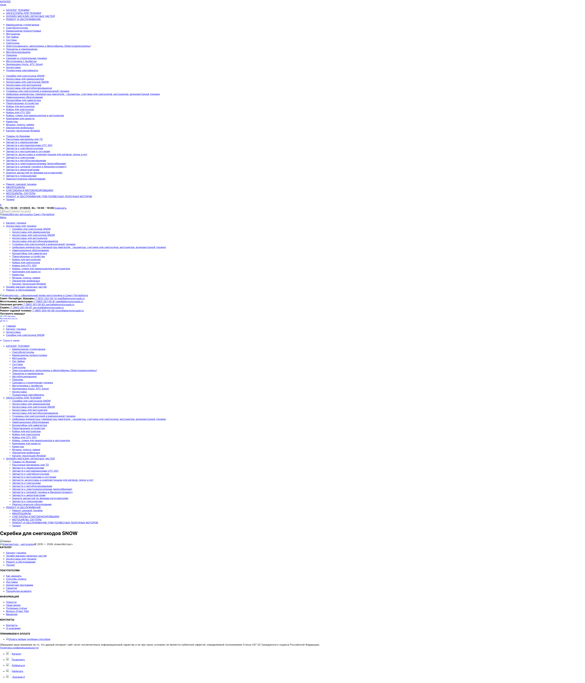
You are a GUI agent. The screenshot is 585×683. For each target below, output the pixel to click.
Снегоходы (13, 42)
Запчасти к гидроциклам (21, 175)
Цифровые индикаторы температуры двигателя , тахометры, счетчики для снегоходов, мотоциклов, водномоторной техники (83, 94)
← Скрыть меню (10, 340)
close (3, 4)
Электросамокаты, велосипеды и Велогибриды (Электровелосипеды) (48, 45)
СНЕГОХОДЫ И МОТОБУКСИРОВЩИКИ (29, 190)
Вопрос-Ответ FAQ (17, 611)
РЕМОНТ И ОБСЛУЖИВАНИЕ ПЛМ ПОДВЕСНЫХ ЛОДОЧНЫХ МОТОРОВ (49, 196)
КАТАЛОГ (5, 1)
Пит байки (12, 36)
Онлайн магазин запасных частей (26, 286)
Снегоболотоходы (17, 27)
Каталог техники (16, 222)
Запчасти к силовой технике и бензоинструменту (36, 166)
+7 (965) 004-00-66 (43, 310)
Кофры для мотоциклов (20, 106)
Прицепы (11, 55)
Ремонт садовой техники (21, 184)
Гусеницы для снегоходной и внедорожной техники (37, 91)
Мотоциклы (13, 33)
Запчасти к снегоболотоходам (24, 148)
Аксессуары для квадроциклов (25, 78)
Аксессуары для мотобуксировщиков (29, 88)
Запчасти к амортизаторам (22, 169)
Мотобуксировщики (18, 52)
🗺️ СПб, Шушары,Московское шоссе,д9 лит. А (9, 318)
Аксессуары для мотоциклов (23, 84)
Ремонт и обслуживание (20, 289)
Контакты (12, 625)
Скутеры (11, 39)
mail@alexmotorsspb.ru (71, 298)
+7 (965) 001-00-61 (44, 301)
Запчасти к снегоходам (20, 157)
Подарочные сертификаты (22, 70)
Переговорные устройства (22, 103)
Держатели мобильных (20, 127)
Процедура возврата (18, 591)
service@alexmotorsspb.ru (48, 307)
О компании (13, 628)
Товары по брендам (18, 136)
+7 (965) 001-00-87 (21, 307)
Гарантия (11, 588)
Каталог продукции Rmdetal (23, 130)
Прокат (10, 564)
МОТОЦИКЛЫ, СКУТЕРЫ (20, 193)
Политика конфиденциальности (19, 647)
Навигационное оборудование (24, 97)
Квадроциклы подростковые (23, 30)
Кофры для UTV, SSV (18, 112)
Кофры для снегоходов (20, 109)
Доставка (12, 581)
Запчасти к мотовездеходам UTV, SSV (29, 145)
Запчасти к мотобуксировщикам (26, 160)
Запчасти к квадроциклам (22, 142)
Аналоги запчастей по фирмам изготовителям (34, 172)
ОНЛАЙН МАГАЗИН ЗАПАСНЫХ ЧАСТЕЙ (30, 16)
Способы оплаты (16, 578)
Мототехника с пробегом (21, 61)
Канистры (12, 121)
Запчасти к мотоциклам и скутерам (28, 151)
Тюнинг (10, 199)
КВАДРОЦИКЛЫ (15, 187)
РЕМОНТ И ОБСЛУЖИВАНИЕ (23, 19)
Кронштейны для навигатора (23, 100)
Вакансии (12, 614)
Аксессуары (13, 67)
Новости (11, 602)
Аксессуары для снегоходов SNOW (27, 81)
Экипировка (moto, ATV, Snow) (24, 64)
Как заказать (14, 575)
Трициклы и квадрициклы (21, 49)
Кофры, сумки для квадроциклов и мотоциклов (35, 115)
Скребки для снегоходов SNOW (25, 75)
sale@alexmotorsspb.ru (69, 301)
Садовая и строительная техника (26, 58)
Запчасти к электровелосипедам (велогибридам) (36, 163)
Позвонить (60, 207)
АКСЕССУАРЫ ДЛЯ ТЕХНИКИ (23, 13)
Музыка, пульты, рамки (20, 124)
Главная (11, 325)
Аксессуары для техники (21, 225)
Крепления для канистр (20, 118)
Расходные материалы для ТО (24, 139)
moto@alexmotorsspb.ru (69, 310)
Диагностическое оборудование (25, 178)
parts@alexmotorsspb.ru (60, 304)
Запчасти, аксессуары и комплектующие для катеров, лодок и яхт (46, 154)
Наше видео (13, 605)
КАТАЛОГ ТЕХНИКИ (17, 10)
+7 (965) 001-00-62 (34, 304)
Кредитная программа (19, 584)
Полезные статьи (16, 608)
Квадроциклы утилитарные (22, 24)
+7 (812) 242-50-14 (45, 298)
